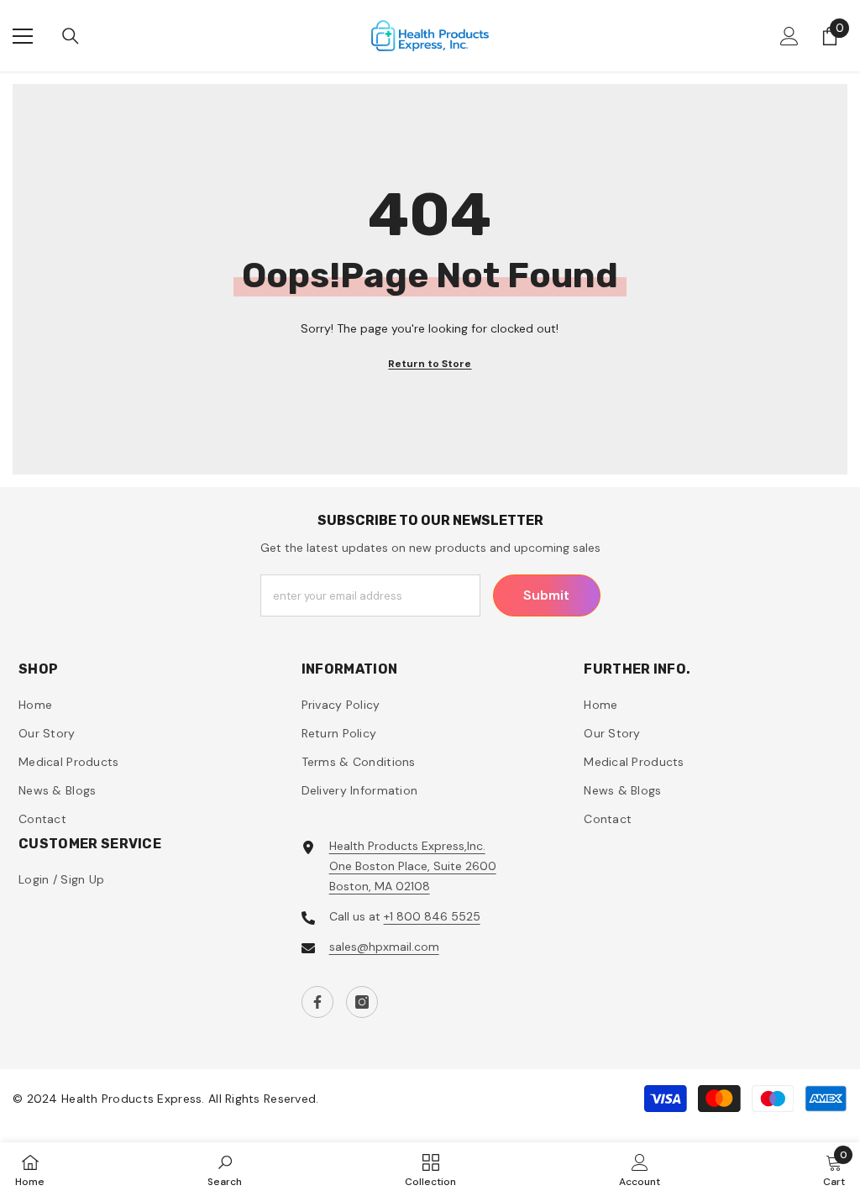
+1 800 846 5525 (432, 916)
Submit (546, 595)
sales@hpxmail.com (384, 946)
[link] (225, 1169)
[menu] (23, 36)
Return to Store (429, 363)
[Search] (70, 36)
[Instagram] (362, 1002)
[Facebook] (317, 1002)
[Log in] (789, 36)
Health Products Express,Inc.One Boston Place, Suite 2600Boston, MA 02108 (412, 866)
